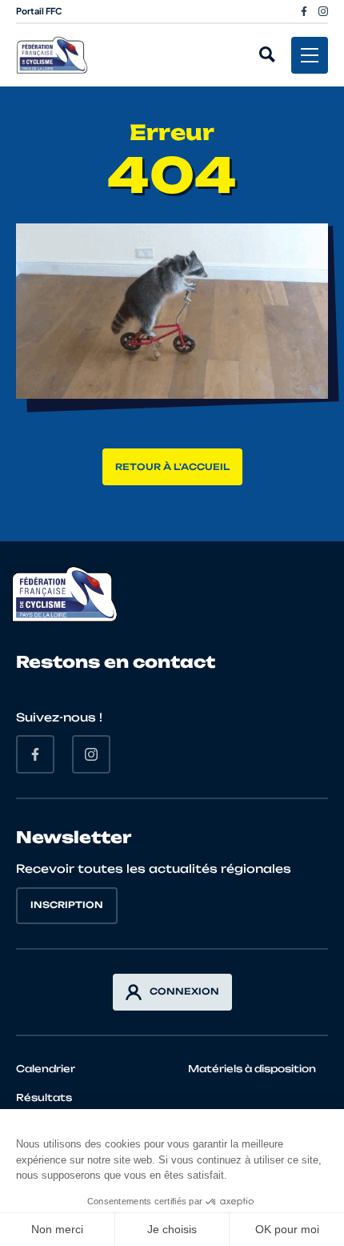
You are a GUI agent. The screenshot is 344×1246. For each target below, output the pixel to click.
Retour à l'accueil (172, 466)
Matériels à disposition (252, 1069)
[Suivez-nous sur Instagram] (323, 11)
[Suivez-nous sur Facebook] (304, 11)
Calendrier (45, 1069)
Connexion (184, 991)
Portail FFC (39, 11)
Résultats (44, 1097)
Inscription (66, 904)
